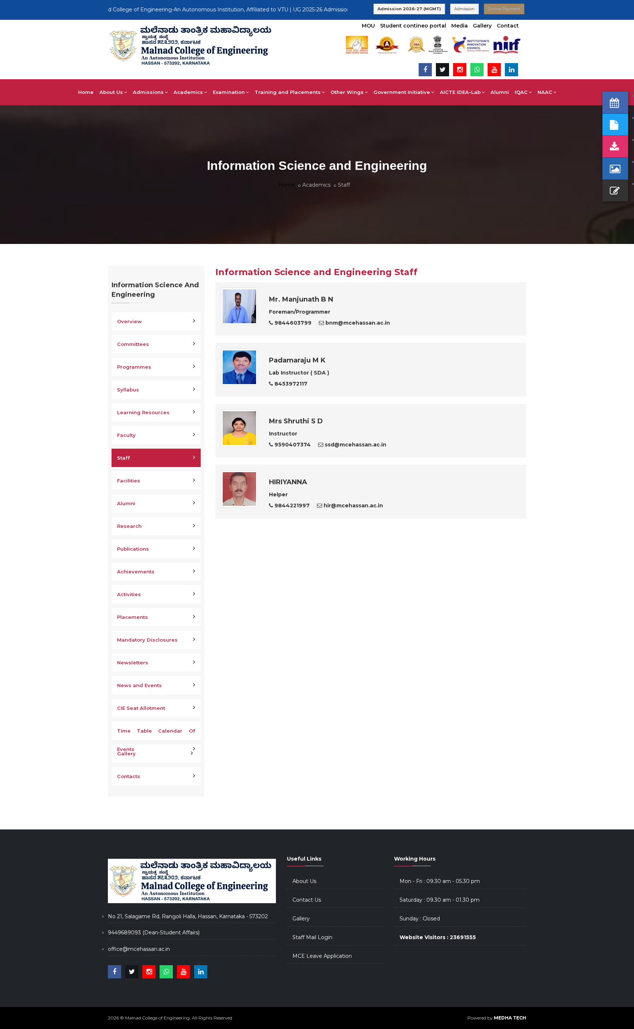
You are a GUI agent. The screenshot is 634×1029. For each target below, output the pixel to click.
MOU (368, 25)
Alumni (500, 92)
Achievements (135, 571)
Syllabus (128, 390)
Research (129, 526)
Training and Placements (288, 92)
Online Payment (504, 8)
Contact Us (306, 900)
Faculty (126, 435)
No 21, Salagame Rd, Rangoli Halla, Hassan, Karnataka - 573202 (188, 916)
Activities (129, 594)
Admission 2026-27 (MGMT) (409, 8)
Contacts (128, 776)
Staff (123, 458)
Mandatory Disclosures (147, 640)
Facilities (128, 481)
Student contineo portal (413, 25)
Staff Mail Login (312, 937)
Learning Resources (143, 412)
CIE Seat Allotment (141, 708)
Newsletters (132, 662)
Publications (133, 549)
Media (459, 25)
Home (86, 92)
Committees (133, 344)
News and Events (139, 685)
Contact (508, 25)
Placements (132, 617)
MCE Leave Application (322, 956)
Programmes (134, 367)
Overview (129, 321)
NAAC (545, 92)
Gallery (482, 25)
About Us (304, 881)
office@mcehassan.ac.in (139, 949)
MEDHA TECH (510, 1018)
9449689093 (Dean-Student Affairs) (154, 932)
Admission (464, 8)
